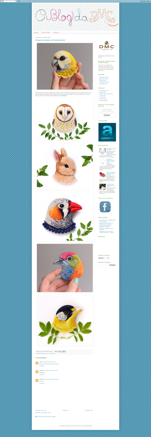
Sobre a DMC (46, 32)
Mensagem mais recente (41, 410)
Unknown (41, 370)
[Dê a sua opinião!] (60, 351)
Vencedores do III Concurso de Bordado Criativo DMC (106, 232)
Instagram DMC (102, 80)
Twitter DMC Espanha (104, 82)
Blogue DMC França (103, 78)
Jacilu (40, 361)
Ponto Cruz (101, 98)
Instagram (64, 95)
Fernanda (41, 379)
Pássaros (46, 353)
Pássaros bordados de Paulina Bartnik (50, 40)
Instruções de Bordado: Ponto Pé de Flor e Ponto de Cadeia (110, 161)
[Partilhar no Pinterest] (65, 351)
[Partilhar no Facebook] (63, 351)
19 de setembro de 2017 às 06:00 (51, 379)
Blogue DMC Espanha (104, 77)
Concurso (101, 95)
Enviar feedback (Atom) (46, 412)
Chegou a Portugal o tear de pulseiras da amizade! (111, 173)
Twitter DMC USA (103, 83)
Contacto (56, 32)
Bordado (42, 353)
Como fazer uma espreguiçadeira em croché (111, 185)
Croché (101, 97)
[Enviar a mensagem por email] (58, 351)
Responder (41, 365)
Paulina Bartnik (52, 353)
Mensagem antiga (89, 410)
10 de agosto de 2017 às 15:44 (51, 370)
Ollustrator (77, 425)
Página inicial (65, 410)
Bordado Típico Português (105, 93)
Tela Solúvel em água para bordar (111, 149)
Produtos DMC (102, 100)
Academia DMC (102, 90)
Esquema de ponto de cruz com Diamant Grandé (106, 223)
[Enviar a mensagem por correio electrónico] (56, 351)
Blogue (36, 32)
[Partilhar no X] (62, 351)
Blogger (90, 425)
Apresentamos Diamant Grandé (106, 228)
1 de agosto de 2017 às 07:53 (49, 361)
